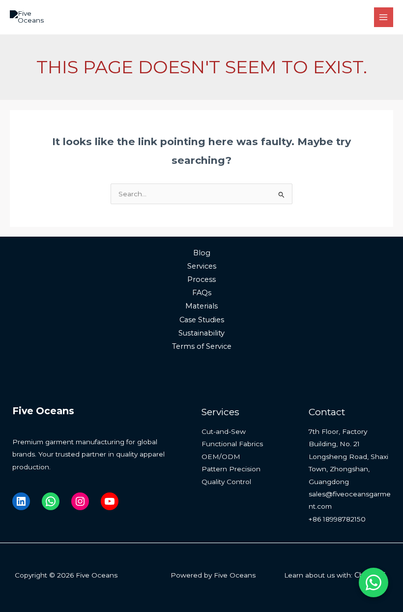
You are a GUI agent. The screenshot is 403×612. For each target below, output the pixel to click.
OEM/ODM (221, 456)
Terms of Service (201, 346)
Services (201, 266)
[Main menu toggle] (383, 17)
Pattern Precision (231, 469)
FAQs (201, 292)
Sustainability (201, 333)
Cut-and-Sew (224, 431)
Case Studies (201, 319)
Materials (201, 306)
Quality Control (226, 482)
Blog (201, 252)
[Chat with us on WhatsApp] (373, 582)
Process (201, 279)
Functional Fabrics (232, 444)
